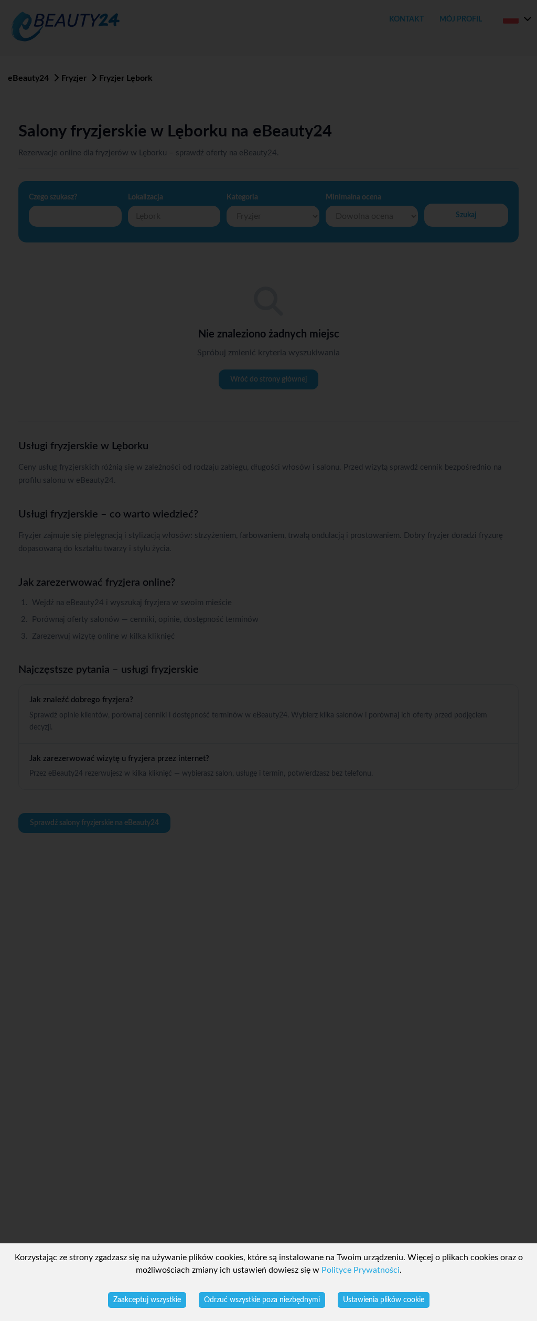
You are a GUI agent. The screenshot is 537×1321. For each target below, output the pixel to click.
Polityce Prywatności (360, 1270)
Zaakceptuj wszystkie (147, 1300)
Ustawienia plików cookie (383, 1300)
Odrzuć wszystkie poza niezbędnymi (262, 1300)
